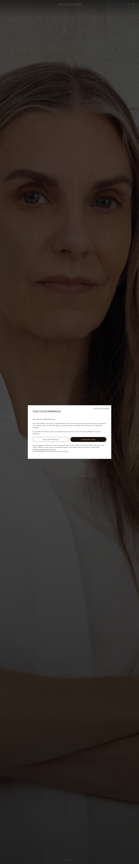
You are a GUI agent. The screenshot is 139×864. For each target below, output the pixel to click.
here (66, 451)
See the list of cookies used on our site (44, 449)
